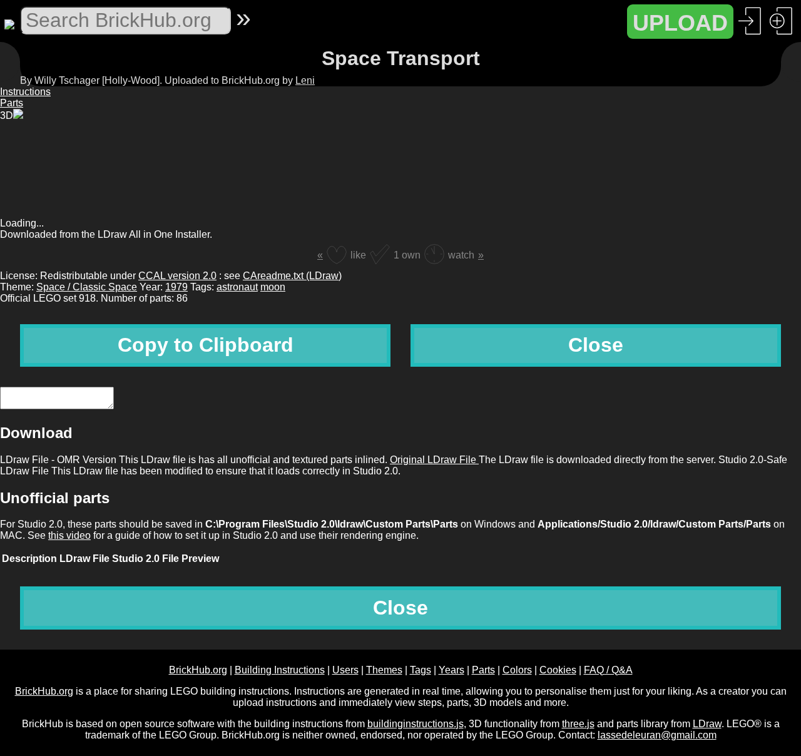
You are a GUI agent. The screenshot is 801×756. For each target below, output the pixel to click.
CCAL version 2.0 (177, 275)
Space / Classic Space (86, 287)
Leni (305, 80)
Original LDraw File (434, 459)
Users (345, 670)
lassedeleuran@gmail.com (657, 735)
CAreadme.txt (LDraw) (292, 275)
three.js (578, 723)
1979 (176, 287)
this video (69, 535)
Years (451, 670)
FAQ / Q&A (608, 670)
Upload (680, 23)
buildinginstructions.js (415, 723)
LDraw (707, 723)
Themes (384, 670)
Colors (517, 670)
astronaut (237, 287)
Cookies (557, 670)
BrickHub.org (198, 670)
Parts (483, 670)
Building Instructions (280, 670)
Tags (420, 670)
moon (272, 287)
